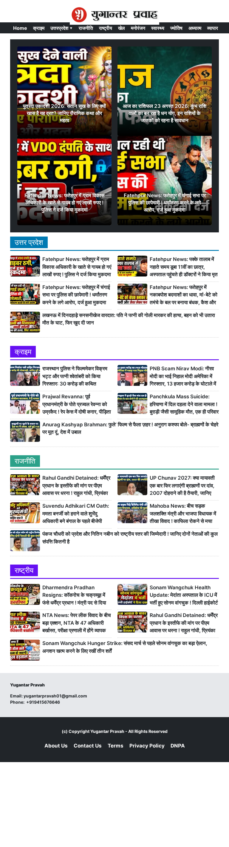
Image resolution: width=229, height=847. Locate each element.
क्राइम (38, 28)
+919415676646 (43, 702)
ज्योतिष (176, 28)
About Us (56, 746)
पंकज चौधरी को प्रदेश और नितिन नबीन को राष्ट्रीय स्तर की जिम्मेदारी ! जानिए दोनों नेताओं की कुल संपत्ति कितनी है (130, 538)
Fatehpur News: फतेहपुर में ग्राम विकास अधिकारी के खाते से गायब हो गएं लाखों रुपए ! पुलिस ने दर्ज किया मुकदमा (76, 266)
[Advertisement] (114, 804)
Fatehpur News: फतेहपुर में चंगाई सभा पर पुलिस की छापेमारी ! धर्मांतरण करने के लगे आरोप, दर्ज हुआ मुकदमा (76, 294)
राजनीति (86, 28)
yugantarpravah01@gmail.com (55, 695)
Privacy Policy (147, 746)
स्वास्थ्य (157, 28)
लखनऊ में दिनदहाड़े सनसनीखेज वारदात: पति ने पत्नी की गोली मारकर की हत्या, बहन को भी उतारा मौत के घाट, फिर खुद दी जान (128, 319)
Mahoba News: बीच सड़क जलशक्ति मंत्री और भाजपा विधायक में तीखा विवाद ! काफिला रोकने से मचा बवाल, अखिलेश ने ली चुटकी (183, 514)
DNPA (178, 746)
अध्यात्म (194, 28)
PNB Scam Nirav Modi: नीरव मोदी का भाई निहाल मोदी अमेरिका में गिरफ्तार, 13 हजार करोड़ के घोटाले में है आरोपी (183, 376)
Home (20, 28)
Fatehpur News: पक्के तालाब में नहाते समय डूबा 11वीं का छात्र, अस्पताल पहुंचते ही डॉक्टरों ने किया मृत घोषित (184, 267)
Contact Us (88, 746)
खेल (121, 28)
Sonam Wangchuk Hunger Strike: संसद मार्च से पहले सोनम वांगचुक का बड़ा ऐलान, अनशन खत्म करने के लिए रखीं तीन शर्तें (124, 647)
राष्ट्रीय (105, 28)
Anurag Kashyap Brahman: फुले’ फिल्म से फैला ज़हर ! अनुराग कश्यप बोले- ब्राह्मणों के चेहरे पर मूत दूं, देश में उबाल (130, 428)
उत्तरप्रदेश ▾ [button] (61, 28)
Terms (115, 746)
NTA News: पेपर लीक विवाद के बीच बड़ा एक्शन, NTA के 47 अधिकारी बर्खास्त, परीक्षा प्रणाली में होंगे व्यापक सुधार (76, 623)
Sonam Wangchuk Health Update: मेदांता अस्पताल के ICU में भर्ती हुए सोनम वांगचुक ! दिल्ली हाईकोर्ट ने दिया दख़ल (184, 595)
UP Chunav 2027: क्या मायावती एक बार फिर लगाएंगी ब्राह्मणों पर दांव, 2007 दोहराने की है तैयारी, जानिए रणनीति (182, 486)
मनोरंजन (138, 28)
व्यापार (212, 28)
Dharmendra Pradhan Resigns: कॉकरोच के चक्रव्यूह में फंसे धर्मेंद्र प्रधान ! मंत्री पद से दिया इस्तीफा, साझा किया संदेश (74, 595)
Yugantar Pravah (107, 731)
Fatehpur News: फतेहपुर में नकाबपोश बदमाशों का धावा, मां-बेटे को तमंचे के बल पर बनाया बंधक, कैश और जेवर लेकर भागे (183, 295)
